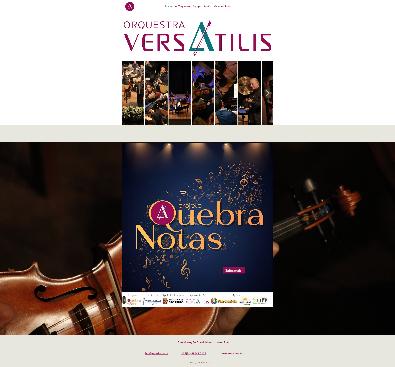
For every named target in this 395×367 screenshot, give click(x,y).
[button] (197, 6)
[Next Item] (268, 93)
